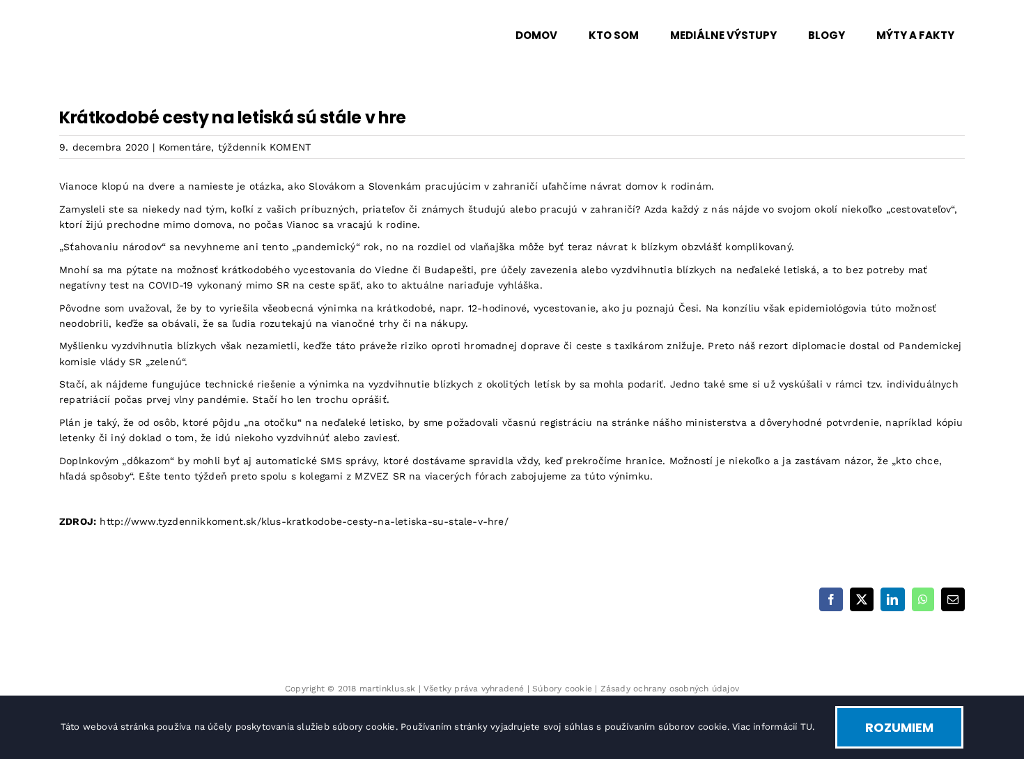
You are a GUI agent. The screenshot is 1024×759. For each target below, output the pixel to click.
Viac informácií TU (772, 726)
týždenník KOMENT (264, 147)
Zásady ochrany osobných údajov (669, 688)
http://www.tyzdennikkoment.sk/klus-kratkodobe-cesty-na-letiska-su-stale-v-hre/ (304, 521)
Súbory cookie (562, 688)
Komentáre (185, 147)
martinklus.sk (387, 688)
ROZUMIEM (899, 727)
